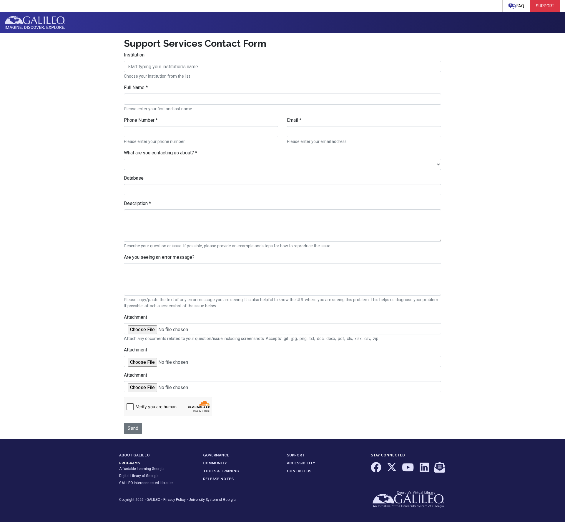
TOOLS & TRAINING (221, 471)
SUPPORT (296, 455)
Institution (134, 55)
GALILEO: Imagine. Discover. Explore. (35, 22)
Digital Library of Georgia (139, 476)
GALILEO (153, 500)
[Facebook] (376, 470)
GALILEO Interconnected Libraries (146, 483)
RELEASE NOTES (218, 479)
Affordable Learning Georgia (141, 469)
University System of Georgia (212, 500)
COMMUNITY (215, 463)
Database (134, 178)
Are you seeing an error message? (159, 257)
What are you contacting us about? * (160, 153)
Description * (137, 203)
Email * (294, 120)
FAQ (520, 6)
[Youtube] (408, 470)
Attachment (135, 317)
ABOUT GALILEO (134, 455)
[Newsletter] (439, 470)
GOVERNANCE (216, 455)
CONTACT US (299, 471)
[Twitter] (392, 470)
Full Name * (136, 87)
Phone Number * (141, 120)
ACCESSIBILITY (301, 463)
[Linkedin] (425, 470)
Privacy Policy (174, 500)
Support (545, 6)
